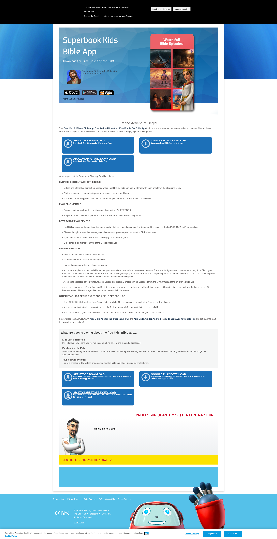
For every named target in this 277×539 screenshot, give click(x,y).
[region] (138, 534)
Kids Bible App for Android (147, 319)
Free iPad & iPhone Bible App (78, 128)
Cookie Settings (124, 499)
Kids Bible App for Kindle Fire (180, 319)
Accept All (232, 533)
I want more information (161, 9)
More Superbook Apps (73, 99)
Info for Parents (89, 499)
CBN (63, 514)
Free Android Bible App (106, 128)
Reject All (212, 533)
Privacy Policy (73, 499)
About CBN (79, 522)
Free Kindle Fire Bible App (132, 128)
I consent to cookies (181, 9)
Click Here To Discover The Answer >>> (88, 460)
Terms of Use (58, 499)
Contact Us (110, 499)
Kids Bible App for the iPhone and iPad (109, 319)
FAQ (100, 499)
